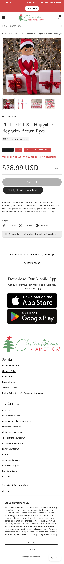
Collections (16, 33)
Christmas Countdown (12, 432)
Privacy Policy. (50, 534)
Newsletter (7, 410)
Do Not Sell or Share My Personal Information (22, 393)
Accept (31, 542)
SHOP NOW (32, 8)
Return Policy (8, 376)
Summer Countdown (11, 426)
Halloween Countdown (12, 443)
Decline (31, 549)
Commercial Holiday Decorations (17, 421)
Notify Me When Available (23, 190)
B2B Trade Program (11, 465)
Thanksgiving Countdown (13, 437)
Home (4, 33)
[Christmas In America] (31, 17)
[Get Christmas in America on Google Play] (32, 323)
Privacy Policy (8, 382)
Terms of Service (9, 387)
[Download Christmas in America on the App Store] (32, 307)
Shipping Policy (9, 371)
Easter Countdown (10, 448)
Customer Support (10, 365)
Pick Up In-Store (9, 471)
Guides (5, 454)
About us (6, 491)
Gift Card (6, 476)
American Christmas (11, 459)
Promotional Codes (11, 415)
